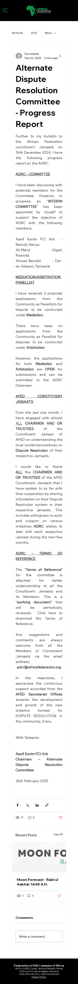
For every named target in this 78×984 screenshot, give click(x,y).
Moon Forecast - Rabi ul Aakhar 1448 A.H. (37, 881)
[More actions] (60, 56)
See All (58, 834)
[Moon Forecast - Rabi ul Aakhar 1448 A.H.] (39, 857)
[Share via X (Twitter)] (27, 805)
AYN (34, 33)
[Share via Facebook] (17, 805)
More (48, 33)
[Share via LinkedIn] (37, 805)
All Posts (17, 33)
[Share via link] (47, 805)
